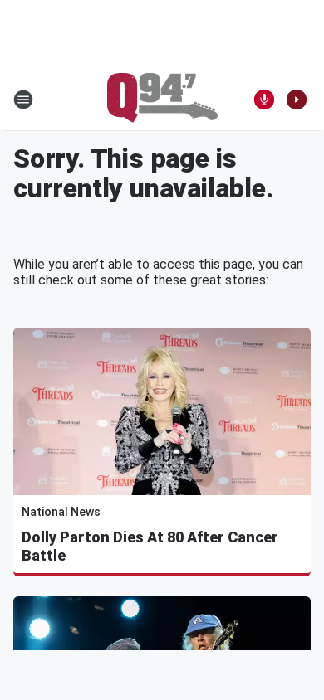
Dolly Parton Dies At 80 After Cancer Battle (150, 546)
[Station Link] (162, 99)
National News (61, 511)
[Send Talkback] (264, 99)
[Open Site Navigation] (23, 99)
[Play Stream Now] (297, 99)
